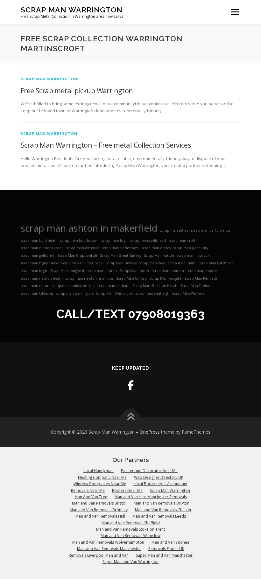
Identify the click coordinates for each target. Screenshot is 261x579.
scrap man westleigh (152, 293)
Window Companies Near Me (100, 483)
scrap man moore (202, 271)
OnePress (150, 432)
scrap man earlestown (120, 248)
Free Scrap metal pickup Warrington (77, 90)
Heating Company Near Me (102, 477)
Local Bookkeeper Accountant (160, 483)
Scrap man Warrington (49, 78)
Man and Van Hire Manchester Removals (151, 496)
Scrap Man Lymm (134, 271)
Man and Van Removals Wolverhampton (108, 542)
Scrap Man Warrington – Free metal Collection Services (106, 145)
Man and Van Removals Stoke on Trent (130, 529)
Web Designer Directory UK (158, 477)
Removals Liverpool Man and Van (99, 555)
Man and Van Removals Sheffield (131, 523)
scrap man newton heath (42, 278)
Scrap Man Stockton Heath (154, 285)
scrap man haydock (193, 255)
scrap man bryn (115, 240)
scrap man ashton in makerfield (89, 228)
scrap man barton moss (210, 230)
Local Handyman (98, 470)
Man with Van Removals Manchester (109, 548)
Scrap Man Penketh (200, 278)
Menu (234, 12)
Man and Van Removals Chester (163, 510)
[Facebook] (131, 385)
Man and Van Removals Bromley (99, 510)
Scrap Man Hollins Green (82, 263)
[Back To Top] (130, 417)
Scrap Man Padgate (165, 278)
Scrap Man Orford (131, 278)
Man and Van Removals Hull (100, 516)
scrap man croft (182, 240)
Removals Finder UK (166, 548)
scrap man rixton (35, 285)
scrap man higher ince (39, 263)
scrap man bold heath (39, 240)
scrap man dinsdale (83, 248)
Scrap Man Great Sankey (120, 255)
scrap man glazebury (190, 248)
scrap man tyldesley (37, 293)
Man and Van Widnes (170, 542)
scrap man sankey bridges (73, 285)
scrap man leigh (34, 271)
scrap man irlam (181, 263)
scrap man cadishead (148, 240)
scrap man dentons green (42, 248)
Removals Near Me (88, 490)
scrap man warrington (74, 293)
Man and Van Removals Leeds (159, 516)
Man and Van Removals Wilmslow (130, 535)
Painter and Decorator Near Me (149, 470)
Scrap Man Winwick (188, 293)
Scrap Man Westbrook (114, 293)
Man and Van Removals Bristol (99, 503)
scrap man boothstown (79, 240)
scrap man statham (114, 285)
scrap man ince (152, 263)
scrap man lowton (102, 271)
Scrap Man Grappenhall (77, 255)
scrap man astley (174, 230)
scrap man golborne (37, 255)
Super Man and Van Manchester (164, 555)
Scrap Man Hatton (159, 255)
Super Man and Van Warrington (130, 561)
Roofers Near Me (127, 490)
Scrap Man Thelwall (196, 285)
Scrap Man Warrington (72, 9)
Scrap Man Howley (121, 263)
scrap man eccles (156, 248)
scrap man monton (168, 271)
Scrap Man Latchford (216, 263)
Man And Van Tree (90, 496)
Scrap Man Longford (67, 271)
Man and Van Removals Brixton (161, 503)
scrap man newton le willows (89, 278)
